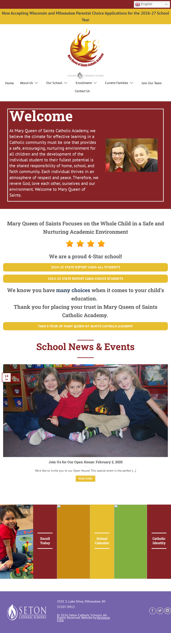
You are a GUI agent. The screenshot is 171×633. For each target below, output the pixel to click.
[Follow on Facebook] (152, 610)
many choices (73, 290)
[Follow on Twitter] (160, 610)
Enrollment (84, 83)
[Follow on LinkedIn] (167, 610)
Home (9, 83)
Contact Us (82, 91)
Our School (54, 83)
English (146, 4)
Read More (85, 478)
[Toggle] (36, 83)
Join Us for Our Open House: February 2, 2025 (86, 462)
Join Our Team (152, 83)
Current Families (116, 83)
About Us (26, 83)
